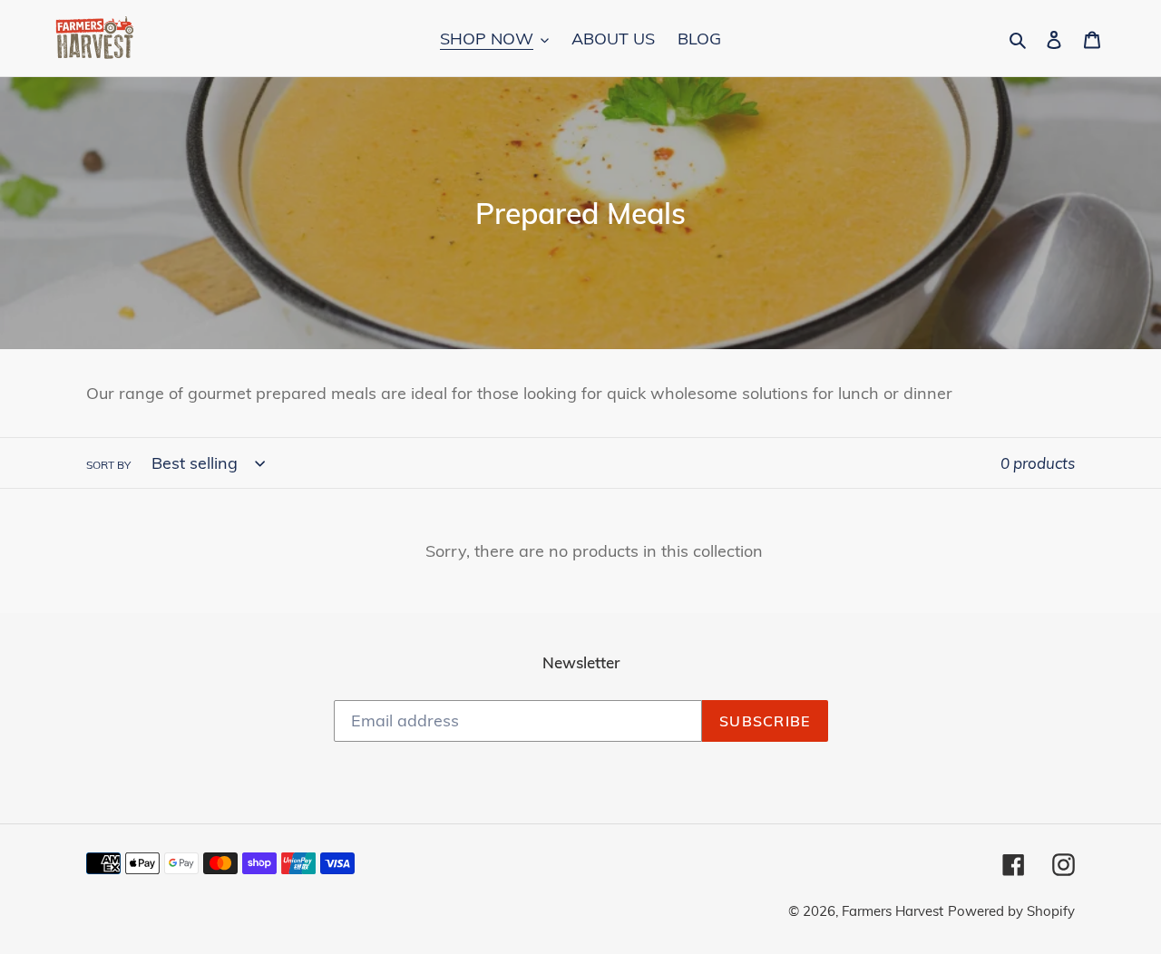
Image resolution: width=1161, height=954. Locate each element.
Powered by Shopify (1011, 911)
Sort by (108, 465)
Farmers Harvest (892, 911)
